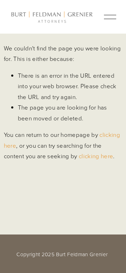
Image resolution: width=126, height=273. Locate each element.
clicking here (96, 156)
